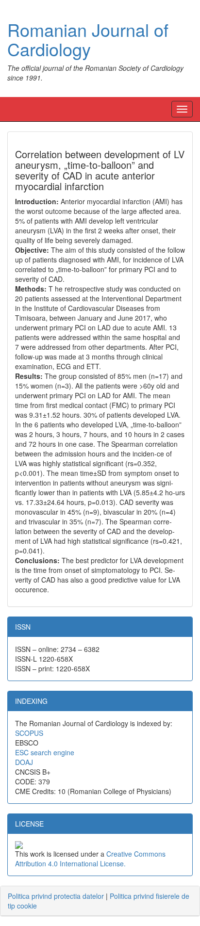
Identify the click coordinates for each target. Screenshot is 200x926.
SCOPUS (29, 733)
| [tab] (98, 900)
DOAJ (24, 762)
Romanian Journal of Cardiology (87, 39)
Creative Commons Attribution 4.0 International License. (90, 858)
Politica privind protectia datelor (56, 896)
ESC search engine (44, 752)
